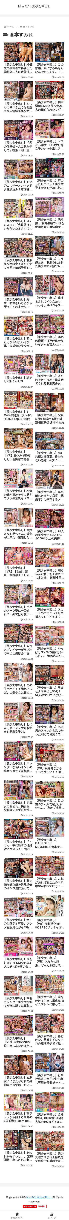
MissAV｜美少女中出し (39, 1197)
